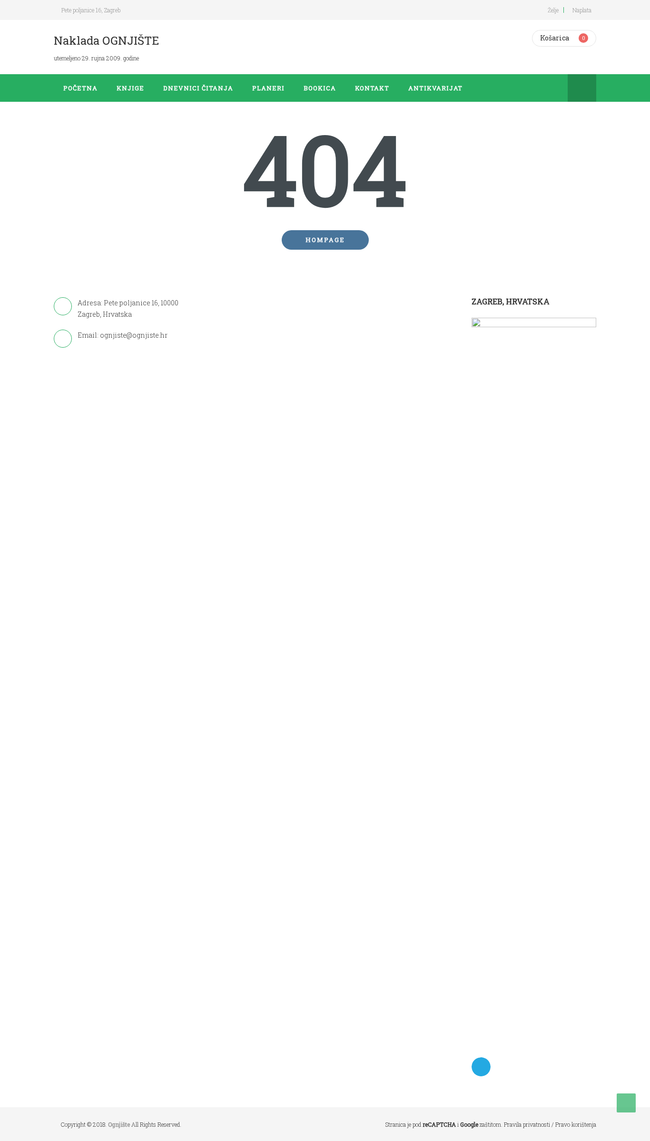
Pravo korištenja (575, 1124)
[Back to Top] (626, 1102)
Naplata (581, 10)
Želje (553, 10)
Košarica (554, 37)
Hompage (325, 239)
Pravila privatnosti (527, 1124)
